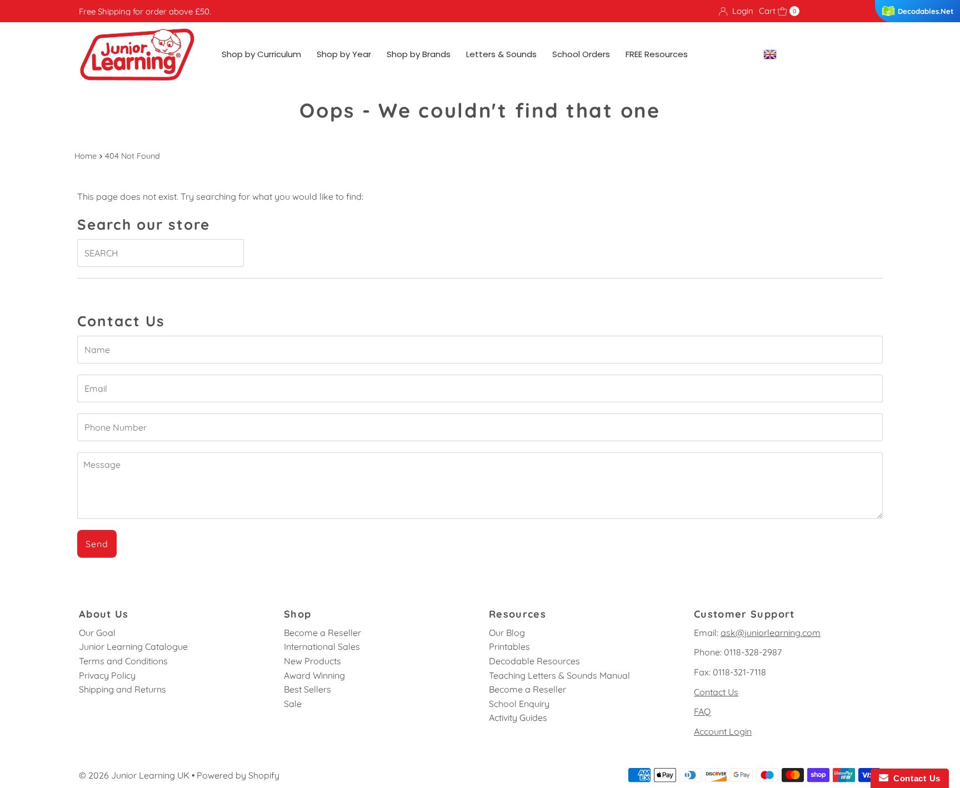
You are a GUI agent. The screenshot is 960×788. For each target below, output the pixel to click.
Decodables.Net (925, 11)
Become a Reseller (322, 632)
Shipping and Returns (122, 689)
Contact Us (716, 692)
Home (85, 156)
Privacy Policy (107, 675)
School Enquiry (519, 703)
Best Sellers (307, 689)
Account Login (723, 731)
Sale (293, 703)
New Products (312, 660)
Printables (509, 646)
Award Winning (314, 675)
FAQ (702, 711)
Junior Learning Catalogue (133, 646)
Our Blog (507, 632)
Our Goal (97, 632)
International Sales (322, 646)
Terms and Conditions (123, 660)
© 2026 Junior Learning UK (134, 775)
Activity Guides (518, 717)
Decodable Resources (534, 660)
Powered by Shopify (238, 775)
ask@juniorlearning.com (771, 632)
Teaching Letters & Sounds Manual (559, 675)
